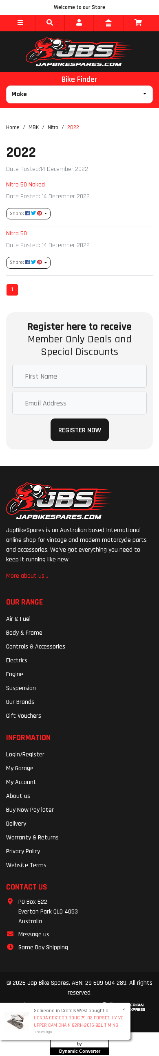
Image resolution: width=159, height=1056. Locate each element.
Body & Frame (24, 633)
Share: (17, 213)
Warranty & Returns (32, 837)
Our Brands (20, 702)
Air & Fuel (18, 619)
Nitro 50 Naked (25, 184)
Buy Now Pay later (30, 810)
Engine (14, 674)
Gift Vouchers (23, 716)
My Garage (19, 768)
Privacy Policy (23, 851)
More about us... (27, 576)
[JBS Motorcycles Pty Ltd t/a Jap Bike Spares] (79, 51)
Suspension (21, 688)
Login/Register (25, 754)
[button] (20, 23)
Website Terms (26, 865)
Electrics (16, 660)
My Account (21, 782)
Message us (33, 934)
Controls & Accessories (35, 646)
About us (18, 796)
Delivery (16, 823)
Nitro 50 (16, 233)
